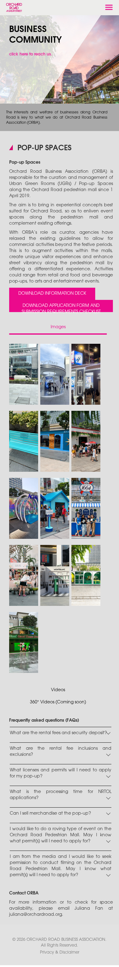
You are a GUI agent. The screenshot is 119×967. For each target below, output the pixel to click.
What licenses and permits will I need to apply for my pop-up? (60, 773)
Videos (58, 690)
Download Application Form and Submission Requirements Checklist (61, 308)
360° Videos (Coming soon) (58, 702)
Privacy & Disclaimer (59, 952)
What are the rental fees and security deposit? (58, 733)
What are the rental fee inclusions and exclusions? (60, 752)
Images (58, 327)
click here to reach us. (30, 54)
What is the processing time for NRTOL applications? (60, 795)
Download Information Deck (52, 294)
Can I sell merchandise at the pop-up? (50, 814)
